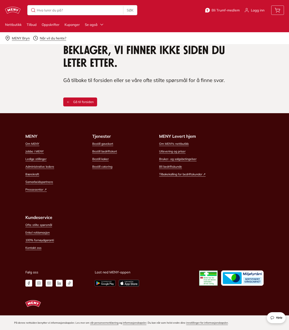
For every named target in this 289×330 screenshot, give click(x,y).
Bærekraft (32, 174)
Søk (130, 10)
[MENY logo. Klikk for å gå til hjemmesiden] (13, 10)
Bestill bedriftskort (104, 151)
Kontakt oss (33, 248)
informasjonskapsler (134, 322)
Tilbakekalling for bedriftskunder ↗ (182, 174)
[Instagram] (39, 283)
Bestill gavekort (102, 144)
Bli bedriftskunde (170, 166)
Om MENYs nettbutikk (174, 144)
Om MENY (32, 144)
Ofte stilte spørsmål (38, 225)
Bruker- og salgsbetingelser (178, 159)
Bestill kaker (100, 159)
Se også (91, 24)
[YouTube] (49, 283)
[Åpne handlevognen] (277, 10)
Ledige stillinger (36, 159)
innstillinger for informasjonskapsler (207, 322)
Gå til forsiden (83, 102)
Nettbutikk (13, 24)
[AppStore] (129, 283)
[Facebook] (28, 283)
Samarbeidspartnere (39, 182)
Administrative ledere (39, 166)
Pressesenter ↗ (36, 189)
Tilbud (32, 24)
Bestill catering (102, 166)
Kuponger (72, 24)
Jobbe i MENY (34, 151)
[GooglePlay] (105, 283)
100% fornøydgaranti (39, 240)
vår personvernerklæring (104, 322)
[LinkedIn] (59, 283)
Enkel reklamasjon (37, 232)
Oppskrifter (50, 24)
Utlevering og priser (172, 151)
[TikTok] (69, 283)
